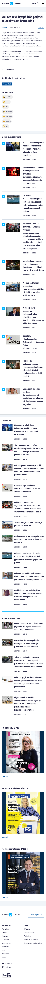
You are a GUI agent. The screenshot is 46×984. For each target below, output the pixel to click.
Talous (4, 27)
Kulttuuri (5, 947)
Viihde (4, 957)
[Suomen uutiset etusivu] (11, 3)
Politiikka (5, 929)
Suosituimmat (29, 932)
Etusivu (27, 929)
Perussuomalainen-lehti (33, 943)
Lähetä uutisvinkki (31, 939)
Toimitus (27, 936)
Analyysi (5, 936)
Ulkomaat (5, 939)
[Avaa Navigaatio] (43, 3)
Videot (4, 950)
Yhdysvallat (7, 84)
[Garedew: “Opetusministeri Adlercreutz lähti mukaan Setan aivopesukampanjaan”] (7, 490)
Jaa (40, 27)
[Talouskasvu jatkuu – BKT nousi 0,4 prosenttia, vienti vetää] (7, 526)
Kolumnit (5, 954)
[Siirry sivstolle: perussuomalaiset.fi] (12, 975)
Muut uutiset (7, 943)
